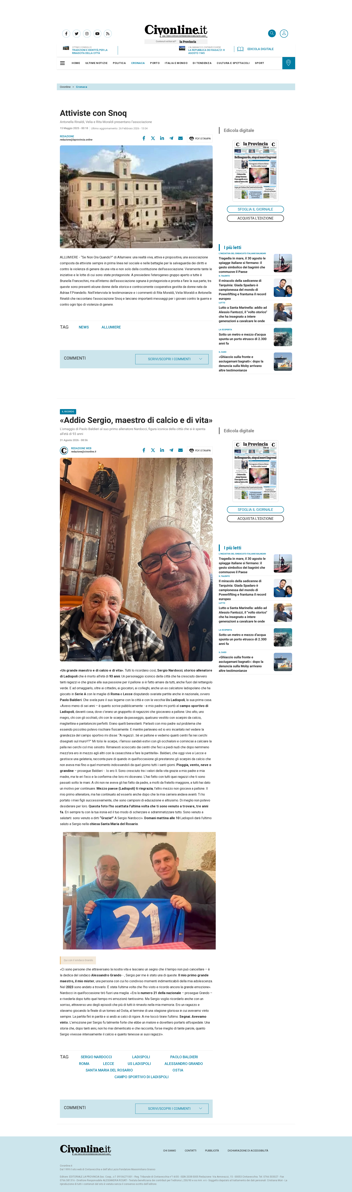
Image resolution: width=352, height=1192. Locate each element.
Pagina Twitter (77, 34)
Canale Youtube (97, 34)
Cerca (272, 34)
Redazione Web (81, 448)
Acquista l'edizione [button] (256, 218)
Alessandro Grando (184, 1063)
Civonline (65, 86)
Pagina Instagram (87, 34)
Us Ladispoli (139, 1063)
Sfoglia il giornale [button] (255, 209)
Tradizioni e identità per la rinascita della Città (90, 52)
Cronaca (81, 86)
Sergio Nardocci (96, 1057)
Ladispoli (141, 1057)
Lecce (108, 1063)
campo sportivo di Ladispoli (141, 1077)
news (84, 327)
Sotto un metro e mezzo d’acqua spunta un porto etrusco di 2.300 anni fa (243, 339)
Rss (108, 34)
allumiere (111, 327)
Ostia (178, 1070)
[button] (284, 34)
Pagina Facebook (66, 34)
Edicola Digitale (261, 49)
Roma (84, 1063)
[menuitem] (76, 63)
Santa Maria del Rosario (109, 1070)
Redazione (67, 136)
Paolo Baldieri (184, 1057)
